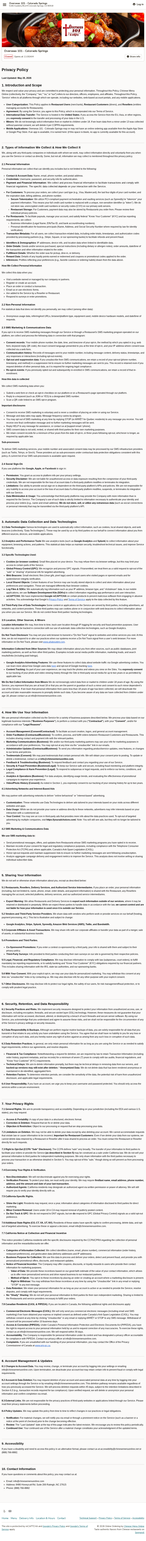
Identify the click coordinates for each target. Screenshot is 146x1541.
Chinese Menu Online (134, 1526)
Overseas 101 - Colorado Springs (28, 3)
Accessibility (138, 1518)
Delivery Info (26, 1518)
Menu (14, 1518)
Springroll (139, 1532)
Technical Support (88, 1518)
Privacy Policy (105, 1518)
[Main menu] (4, 4)
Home (5, 1518)
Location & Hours (45, 1518)
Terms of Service (122, 1518)
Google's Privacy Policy (54, 1526)
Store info (134, 56)
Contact (61, 1518)
